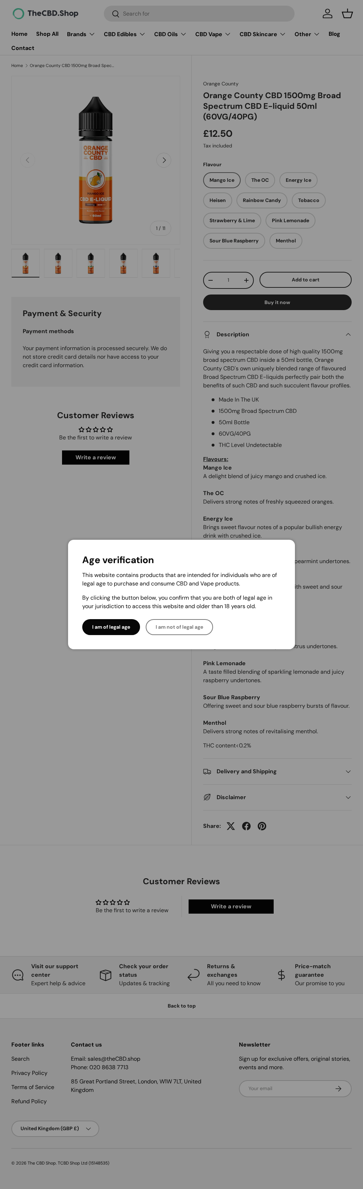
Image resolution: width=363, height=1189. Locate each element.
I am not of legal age (179, 627)
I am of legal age (111, 627)
